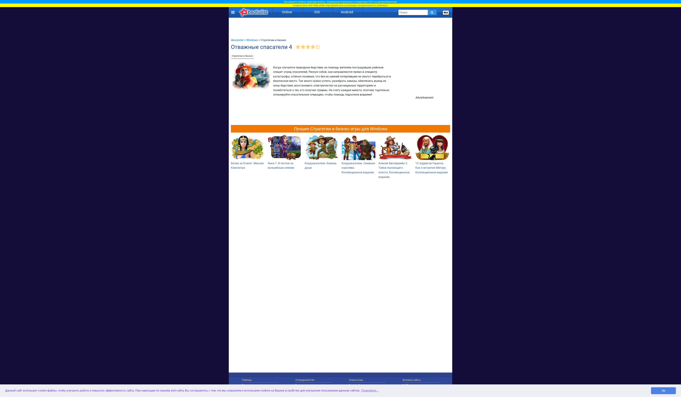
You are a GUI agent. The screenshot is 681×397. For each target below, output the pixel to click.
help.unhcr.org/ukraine (326, 5)
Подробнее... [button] (369, 390)
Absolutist (237, 40)
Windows (252, 40)
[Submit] (432, 12)
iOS (317, 12)
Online (287, 12)
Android (347, 12)
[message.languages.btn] (445, 12)
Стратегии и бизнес (242, 56)
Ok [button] (663, 390)
